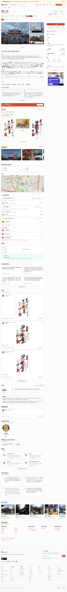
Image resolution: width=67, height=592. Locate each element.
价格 (49, 570)
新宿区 (2, 531)
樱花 (3, 84)
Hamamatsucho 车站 (7, 218)
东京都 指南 (30, 528)
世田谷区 (16, 530)
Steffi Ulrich (7, 322)
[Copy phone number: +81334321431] (64, 27)
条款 (17, 587)
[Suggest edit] (65, 11)
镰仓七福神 (22, 572)
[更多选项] (42, 295)
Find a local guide (4, 570)
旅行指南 (30, 570)
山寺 (19, 84)
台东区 (2, 530)
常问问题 (30, 574)
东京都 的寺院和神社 (32, 530)
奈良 (11, 572)
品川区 (15, 531)
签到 (56, 24)
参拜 (10, 19)
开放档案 (49, 576)
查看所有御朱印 (40, 109)
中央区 (2, 533)
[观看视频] (11, 154)
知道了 (50, 15)
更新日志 (49, 580)
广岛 (11, 576)
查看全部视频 (41, 146)
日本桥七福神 (22, 574)
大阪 (11, 574)
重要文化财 (14, 84)
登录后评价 (41, 385)
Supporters (50, 574)
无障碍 (19, 587)
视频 (30, 578)
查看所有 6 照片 (40, 42)
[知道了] (62, 14)
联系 (58, 572)
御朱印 (43, 4)
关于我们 (59, 568)
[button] (22, 184)
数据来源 (22, 587)
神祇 (2, 578)
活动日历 (40, 572)
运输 (30, 580)
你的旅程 (49, 568)
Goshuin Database (4, 574)
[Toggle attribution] (42, 191)
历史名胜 (8, 84)
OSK (5, 351)
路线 (58, 27)
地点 (37, 4)
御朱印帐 (2, 576)
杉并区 (15, 533)
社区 (50, 4)
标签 (30, 576)
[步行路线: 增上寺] (42, 198)
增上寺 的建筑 (57, 530)
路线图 (49, 578)
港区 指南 (3, 528)
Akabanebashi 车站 (7, 198)
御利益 (2, 580)
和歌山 (12, 578)
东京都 (5, 7)
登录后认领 (56, 69)
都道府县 (12, 580)
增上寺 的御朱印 (57, 528)
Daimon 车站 (5, 206)
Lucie (6, 295)
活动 (39, 570)
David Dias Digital (6, 587)
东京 (11, 570)
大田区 (15, 528)
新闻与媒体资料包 (60, 570)
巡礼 (23, 84)
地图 (40, 4)
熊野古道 (21, 570)
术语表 (30, 572)
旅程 (47, 4)
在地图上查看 (51, 27)
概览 (2, 19)
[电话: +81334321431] (62, 27)
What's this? (18, 457)
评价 (16, 19)
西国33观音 (22, 568)
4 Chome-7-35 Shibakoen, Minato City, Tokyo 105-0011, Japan (55, 45)
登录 (64, 4)
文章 (53, 4)
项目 (49, 572)
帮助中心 (59, 574)
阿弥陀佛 (43, 528)
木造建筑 (28, 84)
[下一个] (44, 154)
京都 (11, 568)
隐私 (15, 587)
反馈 (58, 576)
